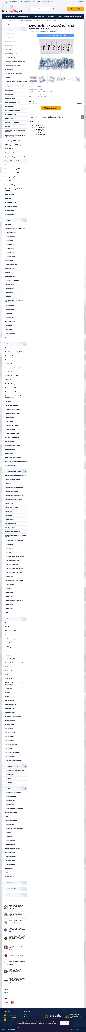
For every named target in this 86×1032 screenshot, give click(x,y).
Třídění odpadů (9, 868)
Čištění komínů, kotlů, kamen (13, 792)
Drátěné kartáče (9, 519)
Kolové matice (9, 90)
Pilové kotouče (9, 548)
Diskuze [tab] (61, 117)
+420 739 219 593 (11, 1017)
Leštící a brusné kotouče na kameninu (15, 540)
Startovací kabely (9, 194)
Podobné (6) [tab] (41, 117)
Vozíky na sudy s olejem (11, 206)
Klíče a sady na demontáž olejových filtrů (16, 81)
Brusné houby (8, 483)
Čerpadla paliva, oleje (10, 232)
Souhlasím (64, 1023)
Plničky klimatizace (10, 149)
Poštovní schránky (10, 840)
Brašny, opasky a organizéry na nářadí (15, 228)
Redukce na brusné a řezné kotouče (14, 556)
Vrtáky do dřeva (9, 596)
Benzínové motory (10, 347)
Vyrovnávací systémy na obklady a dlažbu (16, 461)
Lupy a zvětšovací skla (11, 264)
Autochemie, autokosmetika (12, 65)
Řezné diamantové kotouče (12, 560)
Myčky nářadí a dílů (10, 118)
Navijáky (7, 126)
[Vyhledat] (54, 9)
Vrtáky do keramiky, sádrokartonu (14, 600)
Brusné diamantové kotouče (12, 479)
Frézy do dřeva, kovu (10, 523)
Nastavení (21, 1028)
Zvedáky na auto (9, 214)
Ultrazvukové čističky (10, 856)
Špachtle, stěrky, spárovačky (12, 445)
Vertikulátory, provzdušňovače (13, 716)
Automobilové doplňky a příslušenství (15, 61)
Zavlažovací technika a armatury (13, 760)
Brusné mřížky (9, 503)
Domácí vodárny (9, 804)
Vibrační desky (9, 453)
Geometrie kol (9, 69)
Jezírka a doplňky (9, 635)
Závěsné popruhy (9, 210)
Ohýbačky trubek (9, 284)
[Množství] (33, 108)
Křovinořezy (8, 643)
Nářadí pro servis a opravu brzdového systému (15, 131)
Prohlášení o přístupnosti (30, 1017)
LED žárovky (8, 782)
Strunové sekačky (10, 712)
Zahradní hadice (9, 736)
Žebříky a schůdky (10, 465)
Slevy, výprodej (11, 889)
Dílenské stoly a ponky (11, 236)
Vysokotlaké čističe (10, 720)
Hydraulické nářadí (10, 256)
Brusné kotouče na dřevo (11, 491)
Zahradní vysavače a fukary (12, 752)
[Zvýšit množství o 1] (37, 108)
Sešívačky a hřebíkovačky (12, 437)
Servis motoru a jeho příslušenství (14, 169)
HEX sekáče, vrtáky (10, 527)
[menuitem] (10, 16)
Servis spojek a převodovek (12, 177)
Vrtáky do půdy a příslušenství (13, 457)
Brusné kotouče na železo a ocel (13, 499)
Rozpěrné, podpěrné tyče (11, 425)
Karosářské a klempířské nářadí (13, 73)
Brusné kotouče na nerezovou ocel (14, 495)
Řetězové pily (8, 688)
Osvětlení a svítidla (12, 766)
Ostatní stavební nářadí (11, 392)
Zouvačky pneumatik (10, 41)
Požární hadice (9, 679)
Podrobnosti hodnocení (49, 31)
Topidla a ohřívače (10, 321)
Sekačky (7, 692)
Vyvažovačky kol (9, 45)
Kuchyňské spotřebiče (11, 812)
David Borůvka (80, 1029)
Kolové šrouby (9, 94)
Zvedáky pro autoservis (11, 33)
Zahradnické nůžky (10, 756)
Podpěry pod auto (9, 153)
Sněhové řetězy (9, 181)
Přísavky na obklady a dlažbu (12, 413)
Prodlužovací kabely (10, 844)
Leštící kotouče (9, 544)
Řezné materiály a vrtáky (14, 471)
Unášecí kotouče (9, 584)
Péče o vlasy (8, 836)
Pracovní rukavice (10, 305)
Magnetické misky (10, 98)
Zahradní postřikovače (11, 744)
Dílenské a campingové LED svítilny (14, 770)
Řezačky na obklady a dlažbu (12, 433)
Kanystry (7, 77)
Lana (6, 816)
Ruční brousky (9, 576)
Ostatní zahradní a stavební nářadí (14, 663)
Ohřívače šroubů (9, 288)
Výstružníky (8, 588)
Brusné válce (8, 515)
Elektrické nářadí (9, 248)
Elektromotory (9, 359)
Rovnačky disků (9, 37)
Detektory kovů (9, 627)
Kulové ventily (9, 372)
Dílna (8, 220)
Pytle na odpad (9, 421)
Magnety (7, 272)
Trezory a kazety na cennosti (12, 848)
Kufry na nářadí (9, 260)
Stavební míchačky (10, 441)
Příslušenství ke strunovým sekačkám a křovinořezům (15, 683)
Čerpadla (7, 623)
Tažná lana (8, 198)
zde (55, 1023)
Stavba (9, 344)
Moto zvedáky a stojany (11, 114)
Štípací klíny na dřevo (10, 704)
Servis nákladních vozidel (12, 173)
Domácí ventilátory (10, 800)
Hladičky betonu (9, 364)
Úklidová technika (10, 864)
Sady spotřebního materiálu (12, 161)
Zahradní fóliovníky (10, 732)
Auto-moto (10, 29)
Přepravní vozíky (9, 309)
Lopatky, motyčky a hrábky (12, 655)
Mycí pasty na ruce (10, 276)
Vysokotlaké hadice (10, 333)
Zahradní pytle (9, 748)
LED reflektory (9, 774)
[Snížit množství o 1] (30, 108)
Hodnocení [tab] (52, 117)
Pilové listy (8, 552)
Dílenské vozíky (9, 240)
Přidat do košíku (51, 108)
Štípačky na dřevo (10, 708)
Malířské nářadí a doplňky (12, 376)
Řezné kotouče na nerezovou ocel (14, 568)
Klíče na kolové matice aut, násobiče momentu (14, 85)
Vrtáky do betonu (9, 592)
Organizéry (8, 296)
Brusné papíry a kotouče (11, 507)
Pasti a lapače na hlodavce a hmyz (14, 671)
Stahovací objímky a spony (12, 185)
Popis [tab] (31, 117)
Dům (8, 788)
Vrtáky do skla (9, 608)
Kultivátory (8, 647)
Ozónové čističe (9, 824)
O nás (25, 1014)
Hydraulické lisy (9, 252)
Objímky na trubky (10, 384)
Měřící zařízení (9, 380)
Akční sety (8, 49)
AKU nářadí (8, 224)
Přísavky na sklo (9, 417)
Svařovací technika (10, 317)
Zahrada (9, 619)
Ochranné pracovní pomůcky (12, 280)
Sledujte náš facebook (12, 1020)
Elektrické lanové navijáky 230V (13, 351)
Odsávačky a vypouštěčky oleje (13, 145)
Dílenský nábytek (9, 244)
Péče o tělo (8, 832)
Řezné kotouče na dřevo (11, 564)
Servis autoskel (9, 165)
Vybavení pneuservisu (11, 53)
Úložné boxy (8, 325)
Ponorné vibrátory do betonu (12, 409)
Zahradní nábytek (9, 740)
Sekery (7, 696)
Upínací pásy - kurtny (10, 202)
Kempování (10, 883)
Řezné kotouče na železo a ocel (13, 572)
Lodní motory (8, 651)
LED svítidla (8, 778)
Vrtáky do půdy (9, 604)
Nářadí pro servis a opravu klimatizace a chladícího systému (15, 136)
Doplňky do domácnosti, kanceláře (14, 808)
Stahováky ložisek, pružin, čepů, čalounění (13, 189)
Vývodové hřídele (9, 724)
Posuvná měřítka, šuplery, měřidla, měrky (14, 301)
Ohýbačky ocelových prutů (12, 388)
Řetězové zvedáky (10, 429)
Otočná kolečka (9, 667)
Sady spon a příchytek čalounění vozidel (15, 157)
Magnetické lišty (9, 268)
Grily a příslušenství (10, 631)
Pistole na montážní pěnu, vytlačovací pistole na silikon (15, 396)
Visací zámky (8, 329)
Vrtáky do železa (9, 612)
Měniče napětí (9, 106)
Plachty (7, 675)
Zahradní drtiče (9, 728)
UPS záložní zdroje (10, 860)
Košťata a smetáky (10, 639)
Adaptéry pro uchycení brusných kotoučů (16, 475)
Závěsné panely (9, 337)
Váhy (6, 872)
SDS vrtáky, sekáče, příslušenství (14, 580)
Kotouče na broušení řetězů (12, 531)
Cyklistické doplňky (10, 796)
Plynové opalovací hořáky (12, 405)
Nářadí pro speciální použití (12, 141)
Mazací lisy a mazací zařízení (12, 102)
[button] (79, 80)
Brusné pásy (8, 511)
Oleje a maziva (9, 292)
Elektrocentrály (9, 355)
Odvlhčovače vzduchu (11, 820)
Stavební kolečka (9, 700)
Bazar (8, 895)
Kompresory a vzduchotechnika (13, 368)
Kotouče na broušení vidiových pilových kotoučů (15, 536)
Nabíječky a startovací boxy (12, 122)
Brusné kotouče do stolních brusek (14, 487)
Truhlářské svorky (10, 449)
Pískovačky (8, 401)
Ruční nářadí (8, 313)
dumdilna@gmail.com (12, 1015)
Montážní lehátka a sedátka (12, 110)
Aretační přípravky (10, 57)
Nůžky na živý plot (10, 659)
